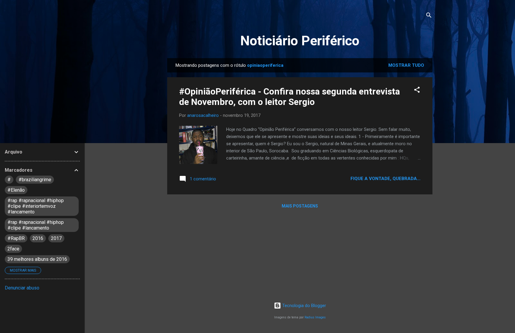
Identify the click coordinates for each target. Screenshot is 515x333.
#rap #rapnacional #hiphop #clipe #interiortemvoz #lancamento (35, 206)
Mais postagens (300, 206)
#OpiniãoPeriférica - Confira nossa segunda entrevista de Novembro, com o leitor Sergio (289, 96)
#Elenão (16, 190)
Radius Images (315, 317)
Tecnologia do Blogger (303, 305)
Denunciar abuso (22, 288)
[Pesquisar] (428, 16)
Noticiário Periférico (299, 41)
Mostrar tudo (406, 65)
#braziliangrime (34, 179)
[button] (417, 90)
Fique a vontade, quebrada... (385, 178)
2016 (37, 238)
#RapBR (16, 238)
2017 (56, 238)
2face (13, 249)
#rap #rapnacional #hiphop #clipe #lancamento (35, 225)
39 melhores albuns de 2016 (37, 259)
